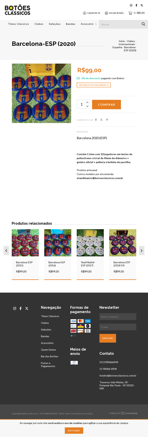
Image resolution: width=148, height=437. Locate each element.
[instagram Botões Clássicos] (131, 5)
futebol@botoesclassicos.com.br (117, 375)
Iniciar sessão (116, 13)
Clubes (38, 23)
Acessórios (88, 23)
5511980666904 (108, 362)
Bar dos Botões (49, 356)
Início (122, 41)
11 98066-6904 (108, 368)
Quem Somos (48, 349)
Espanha (117, 47)
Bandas (70, 23)
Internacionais (127, 44)
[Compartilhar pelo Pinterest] (107, 120)
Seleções (55, 23)
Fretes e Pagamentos (48, 364)
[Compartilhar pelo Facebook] (96, 120)
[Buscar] (143, 24)
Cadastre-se (93, 13)
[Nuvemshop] (123, 413)
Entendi (74, 430)
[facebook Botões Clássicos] (136, 5)
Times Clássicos (18, 23)
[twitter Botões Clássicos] (142, 5)
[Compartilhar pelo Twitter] (101, 120)
